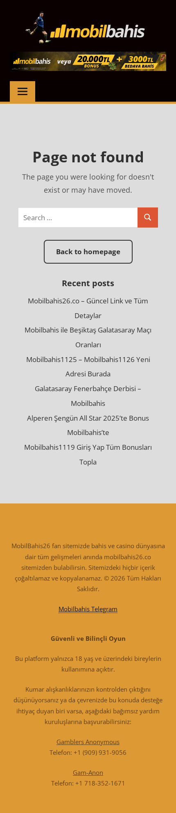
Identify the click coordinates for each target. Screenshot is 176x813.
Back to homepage (88, 251)
